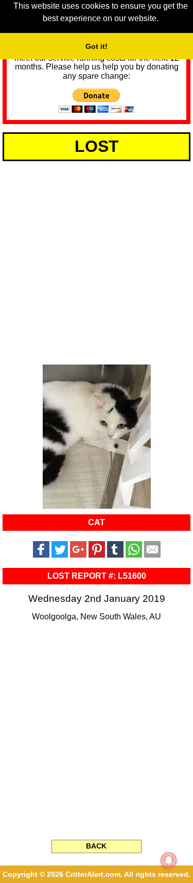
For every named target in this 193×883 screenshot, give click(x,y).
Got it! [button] (96, 46)
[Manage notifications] (169, 860)
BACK (96, 846)
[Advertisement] (96, 260)
